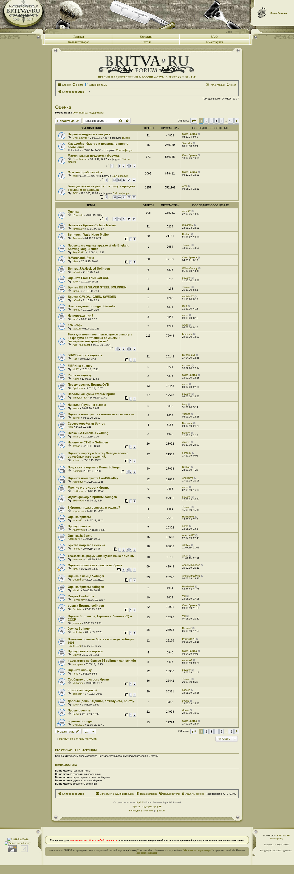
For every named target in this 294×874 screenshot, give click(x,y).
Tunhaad (77, 238)
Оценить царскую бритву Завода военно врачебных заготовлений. (98, 454)
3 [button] (211, 121)
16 (134, 219)
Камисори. (75, 325)
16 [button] (230, 121)
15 (129, 219)
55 (134, 179)
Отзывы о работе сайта (85, 172)
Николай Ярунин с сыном (87, 405)
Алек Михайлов (81, 344)
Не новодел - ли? (80, 315)
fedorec (77, 460)
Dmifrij (76, 654)
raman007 (78, 228)
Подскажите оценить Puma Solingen (94, 467)
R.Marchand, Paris (81, 258)
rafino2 (76, 272)
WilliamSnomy (190, 268)
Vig (184, 596)
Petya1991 (79, 252)
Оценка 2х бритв (80, 535)
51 (114, 179)
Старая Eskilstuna (81, 596)
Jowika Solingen (79, 628)
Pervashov (79, 599)
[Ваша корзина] (262, 12)
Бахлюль (187, 334)
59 (114, 197)
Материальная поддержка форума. (94, 155)
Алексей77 (74, 538)
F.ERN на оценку (80, 366)
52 (119, 179)
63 (134, 197)
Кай (75, 175)
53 (124, 179)
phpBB (139, 802)
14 (124, 219)
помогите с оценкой (82, 690)
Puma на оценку (80, 375)
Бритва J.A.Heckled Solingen (89, 268)
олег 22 (186, 211)
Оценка (63, 107)
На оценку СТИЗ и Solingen (88, 442)
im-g (184, 305)
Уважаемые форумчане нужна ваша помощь (101, 556)
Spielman (78, 388)
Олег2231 (78, 724)
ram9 (75, 319)
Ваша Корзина (278, 12)
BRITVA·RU (283, 835)
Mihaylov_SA (80, 397)
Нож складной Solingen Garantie (91, 306)
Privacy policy (276, 838)
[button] (193, 121)
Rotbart (186, 234)
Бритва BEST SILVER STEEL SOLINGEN (97, 287)
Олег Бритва (80, 112)
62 (129, 197)
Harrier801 (188, 516)
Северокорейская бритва (86, 423)
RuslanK (187, 628)
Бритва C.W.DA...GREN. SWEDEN (92, 297)
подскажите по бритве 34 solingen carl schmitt (102, 660)
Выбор (126, 137)
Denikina (77, 609)
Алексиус (78, 481)
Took (75, 281)
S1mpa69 (78, 215)
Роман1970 (74, 645)
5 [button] (221, 121)
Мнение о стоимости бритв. (88, 487)
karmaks (77, 559)
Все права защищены (146, 853)
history (76, 436)
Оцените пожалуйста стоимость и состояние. (101, 414)
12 (114, 219)
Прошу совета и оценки (85, 651)
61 (124, 197)
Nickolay (77, 632)
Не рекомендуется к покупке (89, 134)
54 (129, 179)
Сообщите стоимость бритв (88, 679)
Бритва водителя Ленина (86, 545)
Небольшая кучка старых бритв (91, 394)
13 (119, 219)
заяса (76, 408)
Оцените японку (80, 670)
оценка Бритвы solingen (86, 605)
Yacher (76, 417)
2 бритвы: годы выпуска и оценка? (94, 507)
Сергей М (78, 579)
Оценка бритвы (79, 517)
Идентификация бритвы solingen (92, 497)
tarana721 (78, 520)
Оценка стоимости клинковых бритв (95, 565)
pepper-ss (78, 511)
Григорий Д (188, 355)
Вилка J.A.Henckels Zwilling (88, 433)
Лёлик (76, 714)
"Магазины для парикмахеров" (197, 850)
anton (185, 315)
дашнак (77, 623)
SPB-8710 (78, 500)
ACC (75, 193)
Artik (70, 426)
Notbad (77, 471)
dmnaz (76, 446)
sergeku (186, 452)
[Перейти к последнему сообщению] (199, 134)
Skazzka (187, 143)
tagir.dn (77, 328)
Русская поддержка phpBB (147, 806)
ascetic (186, 690)
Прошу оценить (79, 526)
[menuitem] (77, 85)
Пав (75, 358)
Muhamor (78, 683)
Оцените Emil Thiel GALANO (88, 278)
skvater (186, 245)
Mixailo (76, 590)
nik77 (76, 369)
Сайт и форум (124, 150)
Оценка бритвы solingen (86, 587)
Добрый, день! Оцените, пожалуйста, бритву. (101, 701)
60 (119, 197)
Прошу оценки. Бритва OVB (88, 384)
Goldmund (78, 491)
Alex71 (186, 544)
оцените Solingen (80, 721)
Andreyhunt (79, 529)
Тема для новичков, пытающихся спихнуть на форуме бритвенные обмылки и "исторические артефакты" (100, 338)
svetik (76, 704)
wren (185, 324)
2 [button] (206, 121)
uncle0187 (188, 296)
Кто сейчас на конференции (76, 750)
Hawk (76, 378)
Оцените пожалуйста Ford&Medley (93, 478)
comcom (77, 693)
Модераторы (96, 112)
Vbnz (75, 261)
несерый (78, 664)
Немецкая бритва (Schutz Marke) (92, 225)
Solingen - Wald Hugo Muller (88, 234)
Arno (184, 186)
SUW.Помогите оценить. (85, 355)
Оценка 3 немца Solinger (86, 576)
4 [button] (216, 121)
